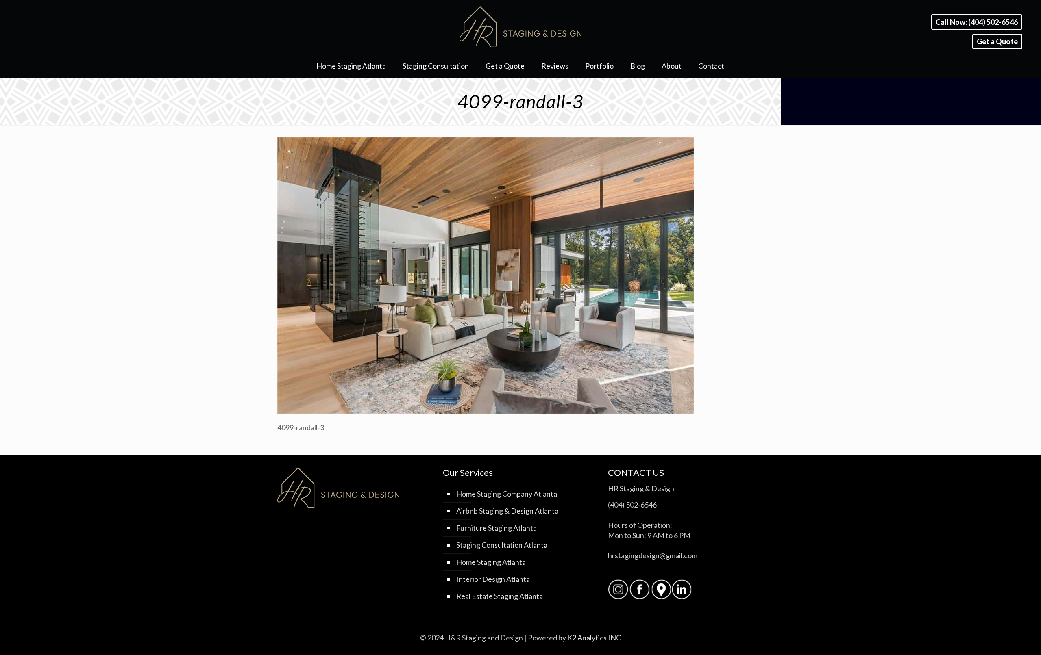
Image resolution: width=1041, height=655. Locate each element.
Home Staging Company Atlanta (506, 493)
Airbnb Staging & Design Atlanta (507, 510)
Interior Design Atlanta (493, 579)
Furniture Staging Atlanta (496, 527)
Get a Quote (997, 41)
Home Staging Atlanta (491, 561)
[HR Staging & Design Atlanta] (520, 26)
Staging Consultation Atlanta (501, 544)
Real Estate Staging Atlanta (499, 596)
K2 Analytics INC (594, 637)
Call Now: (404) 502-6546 (977, 22)
